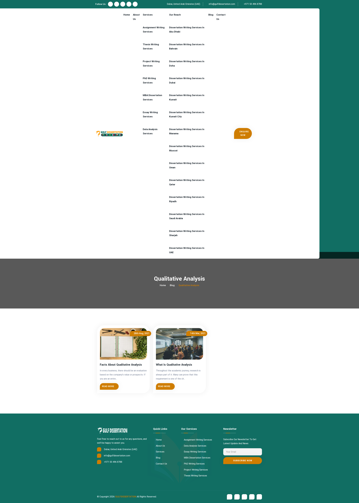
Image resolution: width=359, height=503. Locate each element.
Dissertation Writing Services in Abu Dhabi (186, 29)
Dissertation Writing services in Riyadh (186, 199)
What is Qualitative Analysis (174, 365)
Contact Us (220, 16)
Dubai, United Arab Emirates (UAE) (183, 4)
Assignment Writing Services (153, 29)
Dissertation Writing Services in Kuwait (186, 97)
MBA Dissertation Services (152, 97)
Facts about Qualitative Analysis (121, 365)
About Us (136, 16)
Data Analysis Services (150, 131)
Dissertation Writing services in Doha (186, 63)
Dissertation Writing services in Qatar (186, 182)
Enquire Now (244, 133)
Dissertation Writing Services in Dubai (186, 80)
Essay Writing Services (150, 114)
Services (148, 14)
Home (126, 14)
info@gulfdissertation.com (221, 4)
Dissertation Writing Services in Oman (186, 165)
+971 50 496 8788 (252, 4)
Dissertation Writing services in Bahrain (186, 46)
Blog (210, 14)
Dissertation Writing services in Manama (186, 131)
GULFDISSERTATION (125, 496)
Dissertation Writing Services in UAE (186, 250)
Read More (108, 386)
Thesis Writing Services (151, 46)
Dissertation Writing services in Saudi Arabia (186, 216)
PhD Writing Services (149, 80)
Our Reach (175, 14)
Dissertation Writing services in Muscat (186, 148)
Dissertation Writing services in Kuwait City (186, 114)
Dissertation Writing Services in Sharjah (186, 233)
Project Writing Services (151, 63)
